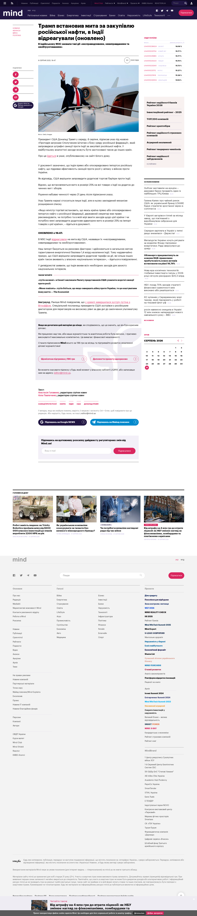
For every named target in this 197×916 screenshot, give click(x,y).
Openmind (45, 3)
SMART (152, 724)
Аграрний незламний (159, 142)
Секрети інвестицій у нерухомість (155, 711)
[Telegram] (167, 10)
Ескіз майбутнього (154, 646)
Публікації (34, 3)
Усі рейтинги (151, 164)
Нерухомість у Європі (155, 642)
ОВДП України (150, 38)
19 (158, 360)
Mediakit (16, 604)
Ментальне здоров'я (154, 637)
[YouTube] (172, 10)
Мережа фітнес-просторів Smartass (156, 818)
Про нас (16, 596)
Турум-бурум (150, 828)
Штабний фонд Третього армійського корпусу (156, 844)
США (79, 404)
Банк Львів (149, 797)
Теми (15, 667)
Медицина (61, 637)
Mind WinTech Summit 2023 (158, 702)
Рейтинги (17, 642)
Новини (24, 3)
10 (147, 356)
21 (170, 360)
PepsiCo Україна (152, 784)
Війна (52, 15)
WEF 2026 (149, 608)
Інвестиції (86, 15)
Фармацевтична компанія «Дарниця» (156, 833)
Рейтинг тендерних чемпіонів (164, 149)
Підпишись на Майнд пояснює (113, 422)
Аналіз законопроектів (155, 674)
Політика (17, 35)
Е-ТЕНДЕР (149, 801)
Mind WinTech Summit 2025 (158, 625)
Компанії (17, 721)
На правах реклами (21, 675)
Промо (16, 700)
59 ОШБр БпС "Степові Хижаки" (159, 772)
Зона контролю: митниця (157, 604)
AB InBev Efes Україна (155, 776)
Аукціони (75, 3)
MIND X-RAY (151, 728)
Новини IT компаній (21, 705)
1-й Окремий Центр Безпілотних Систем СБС (159, 766)
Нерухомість (133, 15)
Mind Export (150, 629)
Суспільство (62, 625)
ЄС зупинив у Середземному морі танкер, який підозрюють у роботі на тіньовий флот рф (163, 300)
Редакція (17, 600)
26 (158, 364)
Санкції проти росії (47, 404)
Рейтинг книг (150, 741)
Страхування (100, 15)
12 (158, 356)
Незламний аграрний (155, 706)
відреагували (59, 239)
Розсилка (17, 621)
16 (181, 356)
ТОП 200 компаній (157, 119)
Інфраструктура (105, 616)
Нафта (63, 404)
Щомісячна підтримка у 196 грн (58, 359)
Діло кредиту (151, 596)
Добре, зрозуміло (155, 913)
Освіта (121, 15)
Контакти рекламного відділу (26, 612)
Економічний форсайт (155, 650)
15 (176, 356)
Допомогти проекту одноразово (110, 359)
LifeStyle (147, 15)
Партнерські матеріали (23, 684)
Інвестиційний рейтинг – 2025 (164, 112)
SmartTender (150, 788)
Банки (112, 15)
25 (153, 364)
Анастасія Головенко (48, 393)
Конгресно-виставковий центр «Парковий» (158, 811)
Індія (71, 404)
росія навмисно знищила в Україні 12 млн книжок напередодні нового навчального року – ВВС (163, 312)
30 (181, 364)
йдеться (51, 156)
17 (147, 360)
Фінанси (16, 30)
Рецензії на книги (152, 682)
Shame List (150, 654)
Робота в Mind (19, 616)
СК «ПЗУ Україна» (153, 823)
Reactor (16, 751)
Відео (15, 650)
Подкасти (56, 3)
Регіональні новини (37, 15)
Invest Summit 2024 (154, 693)
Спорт (101, 637)
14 (170, 356)
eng (33, 10)
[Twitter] (162, 10)
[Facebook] (157, 10)
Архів (83, 3)
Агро (59, 616)
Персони (17, 717)
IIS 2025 (149, 616)
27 (164, 364)
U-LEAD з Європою (155, 633)
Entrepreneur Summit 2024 (157, 697)
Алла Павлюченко (47, 395)
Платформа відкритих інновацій (160, 678)
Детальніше (139, 913)
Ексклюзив (17, 696)
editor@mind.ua (62, 373)
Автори (16, 726)
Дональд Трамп (91, 404)
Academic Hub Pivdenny (156, 780)
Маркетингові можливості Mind (27, 608)
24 (147, 364)
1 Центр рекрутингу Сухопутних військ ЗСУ (159, 759)
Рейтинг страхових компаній (157, 737)
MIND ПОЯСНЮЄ (153, 665)
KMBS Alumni (147, 3)
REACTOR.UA (160, 3)
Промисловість (63, 621)
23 (181, 360)
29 (175, 364)
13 (164, 356)
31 (147, 367)
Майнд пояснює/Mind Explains (26, 692)
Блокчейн (102, 633)
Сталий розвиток (153, 670)
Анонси (65, 3)
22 (176, 360)
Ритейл (101, 629)
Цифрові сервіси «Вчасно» (157, 839)
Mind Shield (18, 747)
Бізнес (61, 15)
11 (152, 356)
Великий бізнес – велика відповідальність (156, 718)
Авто (59, 633)
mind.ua (109, 870)
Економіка (61, 629)
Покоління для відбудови (157, 600)
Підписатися (186, 13)
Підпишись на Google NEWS (60, 422)
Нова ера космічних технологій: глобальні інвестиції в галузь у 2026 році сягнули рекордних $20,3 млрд (164, 273)
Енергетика (73, 15)
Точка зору (106, 525)
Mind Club (98, 3)
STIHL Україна (151, 793)
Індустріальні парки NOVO (157, 805)
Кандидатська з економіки (156, 733)
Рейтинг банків (151, 621)
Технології (159, 15)
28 (170, 364)
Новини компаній (20, 679)
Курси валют (18, 738)
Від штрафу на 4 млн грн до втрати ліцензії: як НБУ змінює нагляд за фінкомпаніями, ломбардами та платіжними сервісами (90, 908)
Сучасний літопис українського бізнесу (160, 660)
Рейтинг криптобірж (158, 126)
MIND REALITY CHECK (155, 612)
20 (164, 360)
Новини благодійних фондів (25, 709)
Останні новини (151, 182)
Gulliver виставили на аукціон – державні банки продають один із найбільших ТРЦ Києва (162, 191)
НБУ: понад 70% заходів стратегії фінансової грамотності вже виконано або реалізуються (162, 288)
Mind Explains (151, 525)
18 (153, 360)
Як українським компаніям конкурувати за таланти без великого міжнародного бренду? (75, 528)
